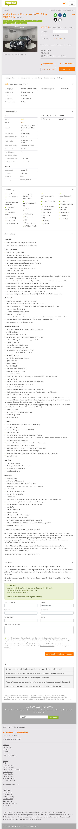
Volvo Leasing (7, 805)
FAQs (6, 664)
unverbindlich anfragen (68, 69)
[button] (55, 15)
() (66, 3)
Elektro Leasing (8, 776)
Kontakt (5, 761)
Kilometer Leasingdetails (16, 84)
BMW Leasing (7, 792)
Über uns (6, 745)
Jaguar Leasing (8, 799)
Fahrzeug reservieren (68, 64)
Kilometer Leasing (9, 778)
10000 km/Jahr (58, 38)
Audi (22, 119)
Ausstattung (37, 78)
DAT (21, 819)
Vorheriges (53, 10)
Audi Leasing (7, 790)
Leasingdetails (9, 78)
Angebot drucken (49, 64)
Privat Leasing (8, 772)
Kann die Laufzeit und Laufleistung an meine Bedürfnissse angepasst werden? (36, 673)
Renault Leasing (8, 797)
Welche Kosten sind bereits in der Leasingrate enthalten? (28, 678)
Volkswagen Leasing (10, 803)
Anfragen (60, 78)
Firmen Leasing (8, 774)
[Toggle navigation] (72, 4)
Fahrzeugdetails (24, 78)
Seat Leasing (7, 801)
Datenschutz (7, 749)
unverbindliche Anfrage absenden (59, 654)
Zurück (6, 10)
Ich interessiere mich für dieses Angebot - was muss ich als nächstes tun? (34, 669)
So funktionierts (8, 765)
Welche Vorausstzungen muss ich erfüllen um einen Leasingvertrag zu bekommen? (38, 682)
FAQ (4, 763)
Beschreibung (49, 78)
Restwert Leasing (9, 781)
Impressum (7, 751)
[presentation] (6, 36)
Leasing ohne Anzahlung (11, 770)
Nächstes (70, 10)
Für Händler (7, 747)
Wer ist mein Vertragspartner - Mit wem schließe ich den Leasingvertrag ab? (35, 686)
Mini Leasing (7, 794)
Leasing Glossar (8, 767)
